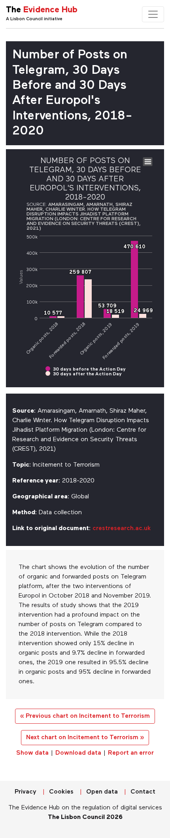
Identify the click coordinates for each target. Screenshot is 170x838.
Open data (102, 792)
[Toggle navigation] (153, 14)
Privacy (25, 792)
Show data (32, 753)
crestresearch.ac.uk (122, 528)
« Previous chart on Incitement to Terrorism (85, 716)
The (41, 10)
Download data (78, 753)
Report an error (131, 753)
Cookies (61, 792)
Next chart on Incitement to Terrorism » (85, 737)
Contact (142, 792)
